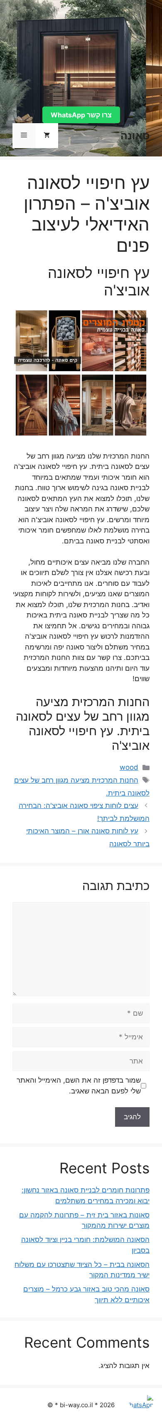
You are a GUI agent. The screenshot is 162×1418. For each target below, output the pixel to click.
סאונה (135, 135)
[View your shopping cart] (46, 135)
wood (129, 767)
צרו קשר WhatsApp (81, 115)
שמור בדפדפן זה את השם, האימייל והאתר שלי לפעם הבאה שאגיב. (79, 1085)
